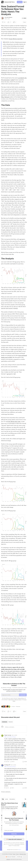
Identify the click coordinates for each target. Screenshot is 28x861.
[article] (14, 807)
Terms (17, 854)
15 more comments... (6, 792)
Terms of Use (21, 698)
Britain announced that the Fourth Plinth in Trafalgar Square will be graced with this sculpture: (9, 807)
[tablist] (7, 721)
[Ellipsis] (26, 735)
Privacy (14, 854)
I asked (12, 80)
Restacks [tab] (11, 722)
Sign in (25, 2)
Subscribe (19, 2)
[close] (24, 812)
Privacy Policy (16, 845)
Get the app (19, 856)
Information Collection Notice (15, 699)
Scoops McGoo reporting (15, 39)
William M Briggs (8, 17)
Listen (24, 18)
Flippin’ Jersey (7, 735)
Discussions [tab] (12, 799)
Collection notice (22, 854)
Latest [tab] (6, 799)
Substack (3, 72)
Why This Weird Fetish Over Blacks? (9, 804)
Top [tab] (3, 799)
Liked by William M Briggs (11, 736)
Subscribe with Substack (15, 839)
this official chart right (14, 422)
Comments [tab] (4, 722)
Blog (21, 71)
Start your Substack (11, 856)
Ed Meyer (6, 765)
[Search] (25, 799)
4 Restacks (18, 706)
